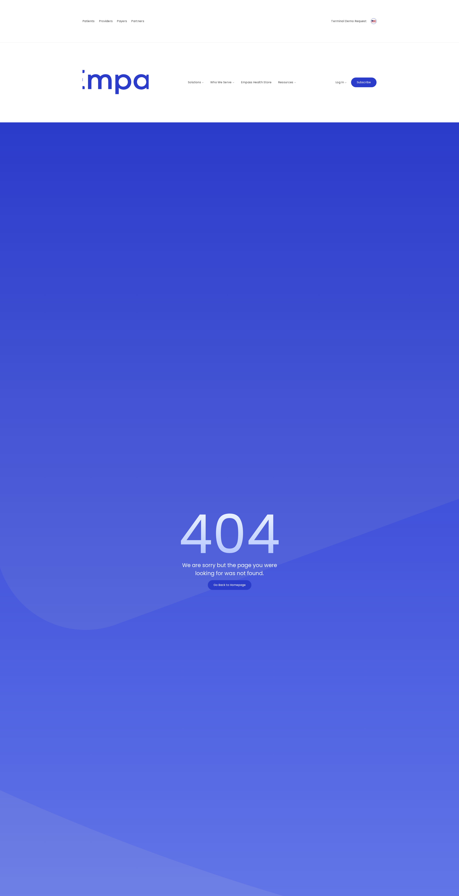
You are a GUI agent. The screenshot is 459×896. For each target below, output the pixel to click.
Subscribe (364, 82)
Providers (106, 21)
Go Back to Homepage (230, 585)
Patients (88, 21)
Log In (339, 82)
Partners (137, 21)
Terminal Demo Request (348, 21)
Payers (122, 21)
